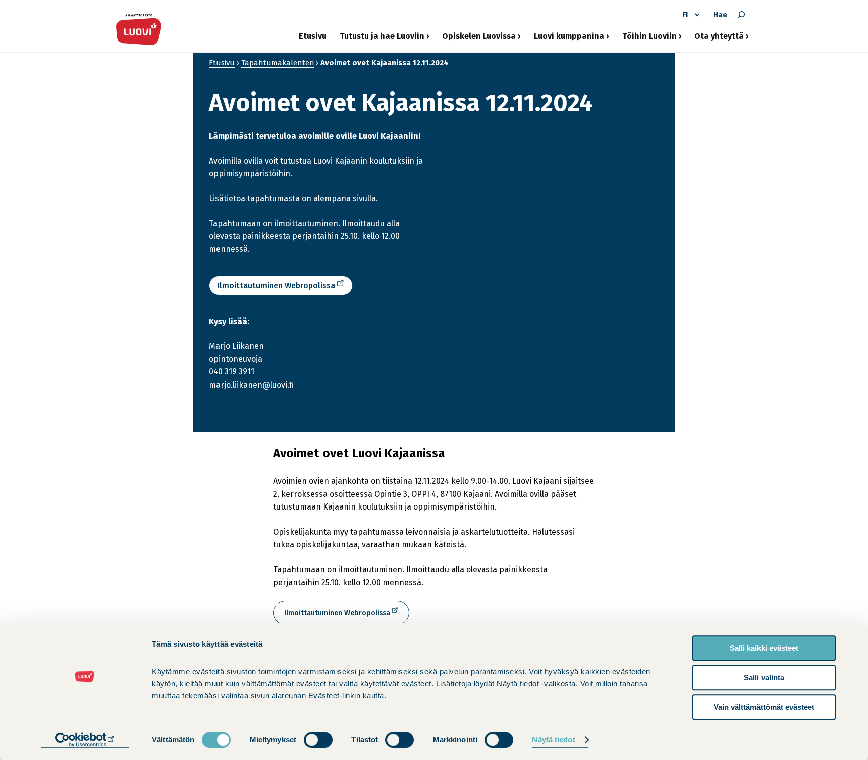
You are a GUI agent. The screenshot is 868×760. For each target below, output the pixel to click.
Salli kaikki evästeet (764, 648)
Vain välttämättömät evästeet (764, 707)
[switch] (318, 740)
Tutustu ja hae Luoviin (382, 40)
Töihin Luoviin (649, 40)
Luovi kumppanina (569, 40)
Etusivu (313, 36)
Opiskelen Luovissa (479, 40)
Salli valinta (764, 677)
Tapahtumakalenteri (277, 62)
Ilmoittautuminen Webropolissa (276, 285)
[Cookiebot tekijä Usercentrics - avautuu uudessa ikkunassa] (85, 740)
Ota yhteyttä (719, 40)
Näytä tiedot (553, 740)
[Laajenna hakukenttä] (741, 15)
